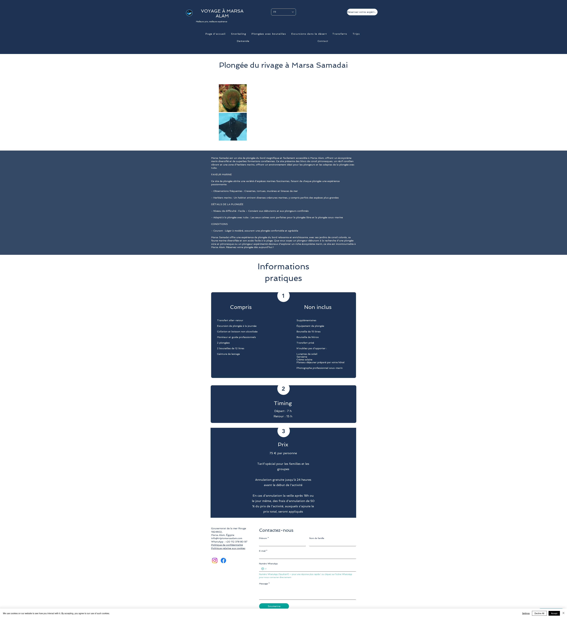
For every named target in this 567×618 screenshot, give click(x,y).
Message (264, 583)
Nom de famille (316, 538)
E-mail (263, 551)
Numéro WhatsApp (268, 563)
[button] (238, 34)
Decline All (539, 613)
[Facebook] (223, 560)
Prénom (264, 538)
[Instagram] (214, 560)
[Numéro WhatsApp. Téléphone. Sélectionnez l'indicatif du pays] (264, 569)
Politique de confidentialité (227, 545)
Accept (554, 613)
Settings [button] (526, 613)
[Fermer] (563, 613)
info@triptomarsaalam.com (226, 538)
